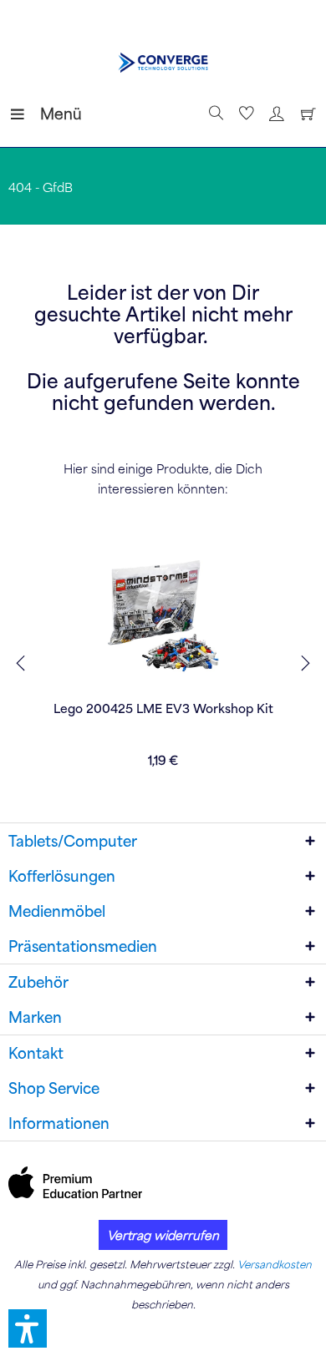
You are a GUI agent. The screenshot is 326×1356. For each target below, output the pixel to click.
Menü (44, 113)
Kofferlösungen (61, 876)
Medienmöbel (56, 911)
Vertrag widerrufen (163, 1234)
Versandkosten (274, 1264)
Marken (35, 1017)
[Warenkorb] (304, 113)
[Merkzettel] (244, 113)
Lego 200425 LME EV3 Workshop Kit (163, 708)
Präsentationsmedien (82, 946)
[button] (27, 1328)
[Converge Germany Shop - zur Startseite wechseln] (163, 63)
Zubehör (38, 982)
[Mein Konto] (274, 113)
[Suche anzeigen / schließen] (214, 113)
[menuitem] (24, 113)
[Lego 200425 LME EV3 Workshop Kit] (163, 616)
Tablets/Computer (72, 841)
